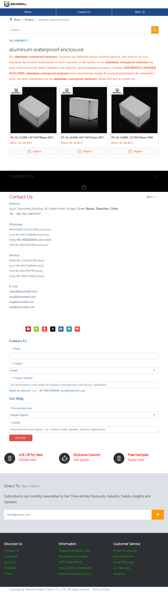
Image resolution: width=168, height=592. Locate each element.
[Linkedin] (69, 329)
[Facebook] (61, 329)
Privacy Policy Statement (75, 568)
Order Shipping (123, 562)
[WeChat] (36, 329)
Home (27, 12)
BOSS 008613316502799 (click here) (30, 229)
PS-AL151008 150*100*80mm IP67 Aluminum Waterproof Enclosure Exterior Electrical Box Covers (31, 138)
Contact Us (84, 12)
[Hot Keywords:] (155, 30)
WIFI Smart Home (70, 562)
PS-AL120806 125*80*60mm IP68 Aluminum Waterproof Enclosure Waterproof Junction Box (132, 138)
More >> (151, 197)
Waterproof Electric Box (75, 550)
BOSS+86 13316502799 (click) (26, 260)
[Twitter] (52, 329)
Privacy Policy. (102, 589)
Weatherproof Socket (73, 556)
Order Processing (125, 550)
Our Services (121, 568)
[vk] (77, 329)
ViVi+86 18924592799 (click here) (28, 244)
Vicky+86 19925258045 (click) (26, 276)
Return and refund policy (75, 573)
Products (10, 568)
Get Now (21, 437)
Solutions (119, 573)
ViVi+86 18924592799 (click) (26, 270)
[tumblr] (44, 329)
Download (11, 556)
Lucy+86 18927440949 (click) (26, 265)
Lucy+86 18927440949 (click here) (29, 234)
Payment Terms (123, 556)
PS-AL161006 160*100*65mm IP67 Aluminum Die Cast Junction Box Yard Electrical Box (83, 138)
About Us (10, 562)
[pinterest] (28, 329)
